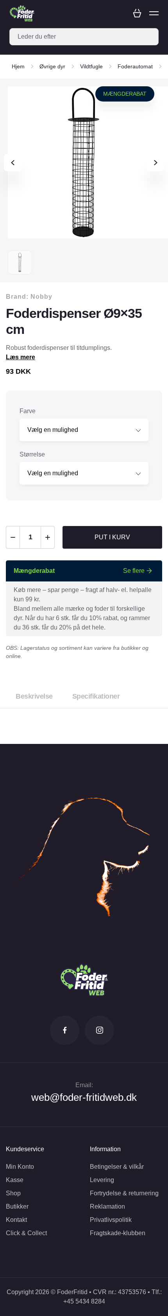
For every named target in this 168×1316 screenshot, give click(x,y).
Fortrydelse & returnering (124, 1193)
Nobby (41, 296)
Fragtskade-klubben (117, 1233)
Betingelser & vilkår (117, 1166)
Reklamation (107, 1206)
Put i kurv (112, 537)
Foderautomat (135, 66)
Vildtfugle (91, 66)
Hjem (18, 66)
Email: (84, 1085)
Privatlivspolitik (111, 1219)
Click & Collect (26, 1233)
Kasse (14, 1180)
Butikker (17, 1206)
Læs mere (20, 357)
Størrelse (32, 454)
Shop (13, 1193)
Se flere (134, 570)
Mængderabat (125, 94)
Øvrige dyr (52, 66)
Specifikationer (96, 696)
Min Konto (20, 1166)
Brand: (29, 296)
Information (105, 1149)
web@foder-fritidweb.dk (84, 1097)
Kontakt (16, 1219)
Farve (28, 411)
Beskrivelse (34, 696)
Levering (102, 1180)
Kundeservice (25, 1149)
